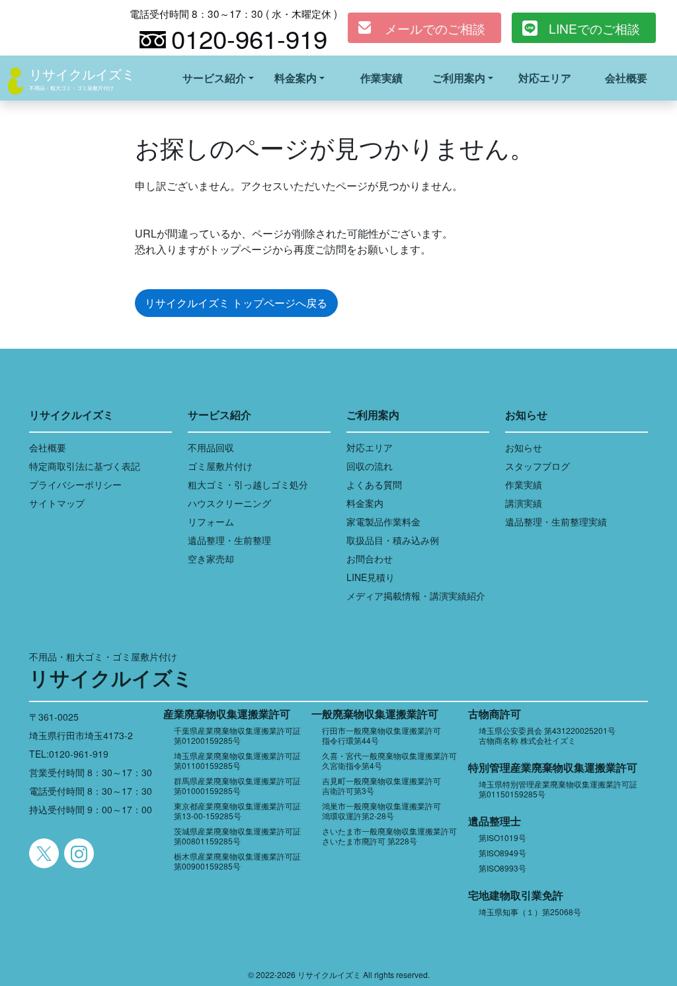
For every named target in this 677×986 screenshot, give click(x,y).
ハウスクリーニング (229, 503)
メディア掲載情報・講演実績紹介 (415, 595)
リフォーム (211, 521)
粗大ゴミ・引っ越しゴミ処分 (248, 484)
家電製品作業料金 (383, 521)
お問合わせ (369, 558)
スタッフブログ (537, 465)
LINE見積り (370, 577)
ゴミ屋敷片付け (220, 465)
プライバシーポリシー (75, 484)
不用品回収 (211, 447)
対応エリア (544, 77)
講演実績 (523, 503)
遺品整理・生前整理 (229, 540)
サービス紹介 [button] (214, 77)
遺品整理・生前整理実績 (556, 521)
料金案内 (364, 503)
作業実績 (381, 77)
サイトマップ (57, 503)
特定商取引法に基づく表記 (84, 465)
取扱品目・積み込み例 (392, 540)
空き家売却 (211, 558)
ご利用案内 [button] (458, 77)
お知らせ (523, 447)
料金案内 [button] (295, 77)
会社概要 (626, 77)
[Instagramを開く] (79, 853)
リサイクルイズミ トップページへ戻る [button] (236, 302)
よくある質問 (374, 484)
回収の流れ (369, 465)
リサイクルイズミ (82, 73)
